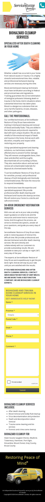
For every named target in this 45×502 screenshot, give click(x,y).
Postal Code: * (11, 319)
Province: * (10, 310)
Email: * (9, 327)
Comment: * (11, 346)
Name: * (9, 302)
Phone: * (9, 336)
